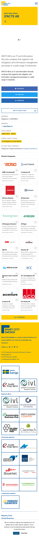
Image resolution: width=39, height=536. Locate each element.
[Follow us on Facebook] (12, 347)
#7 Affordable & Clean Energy (11, 141)
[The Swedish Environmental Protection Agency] (28, 458)
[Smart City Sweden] (6, 3)
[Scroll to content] (5, 21)
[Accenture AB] (10, 300)
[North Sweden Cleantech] (28, 415)
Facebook (20, 88)
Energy (13, 133)
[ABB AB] (10, 248)
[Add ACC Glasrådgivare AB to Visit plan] (35, 273)
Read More (24, 533)
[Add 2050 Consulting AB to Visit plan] (16, 170)
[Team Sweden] (10, 372)
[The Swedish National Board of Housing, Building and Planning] (10, 471)
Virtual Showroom (7, 518)
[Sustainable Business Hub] (10, 415)
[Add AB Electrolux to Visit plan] (35, 196)
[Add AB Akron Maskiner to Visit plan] (16, 196)
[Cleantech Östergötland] (28, 428)
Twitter (20, 94)
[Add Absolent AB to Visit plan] (35, 247)
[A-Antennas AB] (29, 171)
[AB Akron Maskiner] (10, 196)
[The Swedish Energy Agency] (10, 385)
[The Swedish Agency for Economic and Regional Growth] (10, 458)
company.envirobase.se (30, 148)
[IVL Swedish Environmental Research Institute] (28, 385)
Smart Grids (6, 133)
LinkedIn (20, 100)
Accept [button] (16, 533)
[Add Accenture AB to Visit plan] (16, 299)
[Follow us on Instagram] (17, 347)
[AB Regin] (29, 222)
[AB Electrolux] (29, 196)
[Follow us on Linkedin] (10, 347)
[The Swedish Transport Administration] (10, 484)
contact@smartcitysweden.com (10, 359)
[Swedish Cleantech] (10, 502)
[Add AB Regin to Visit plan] (35, 222)
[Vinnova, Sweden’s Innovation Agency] (28, 484)
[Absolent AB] (29, 248)
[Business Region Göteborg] (28, 402)
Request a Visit (6, 515)
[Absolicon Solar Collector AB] (10, 274)
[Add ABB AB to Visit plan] (16, 247)
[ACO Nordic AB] (29, 300)
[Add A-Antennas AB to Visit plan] (35, 170)
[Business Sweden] (28, 446)
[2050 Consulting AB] (10, 171)
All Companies (19, 317)
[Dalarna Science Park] (10, 428)
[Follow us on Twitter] (15, 347)
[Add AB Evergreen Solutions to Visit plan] (16, 222)
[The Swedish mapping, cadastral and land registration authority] (28, 471)
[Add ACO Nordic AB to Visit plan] (35, 299)
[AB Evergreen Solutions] (10, 222)
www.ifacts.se (7, 126)
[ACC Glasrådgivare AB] (29, 274)
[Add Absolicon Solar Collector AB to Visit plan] (16, 273)
